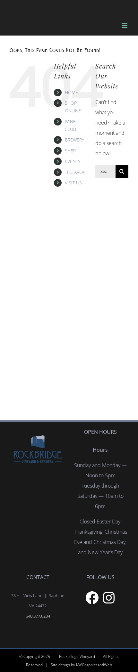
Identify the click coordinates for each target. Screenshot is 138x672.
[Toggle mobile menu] (125, 25)
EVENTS (73, 161)
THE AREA (74, 172)
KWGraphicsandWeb (94, 665)
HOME (71, 92)
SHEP (70, 151)
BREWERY (74, 140)
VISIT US (73, 183)
